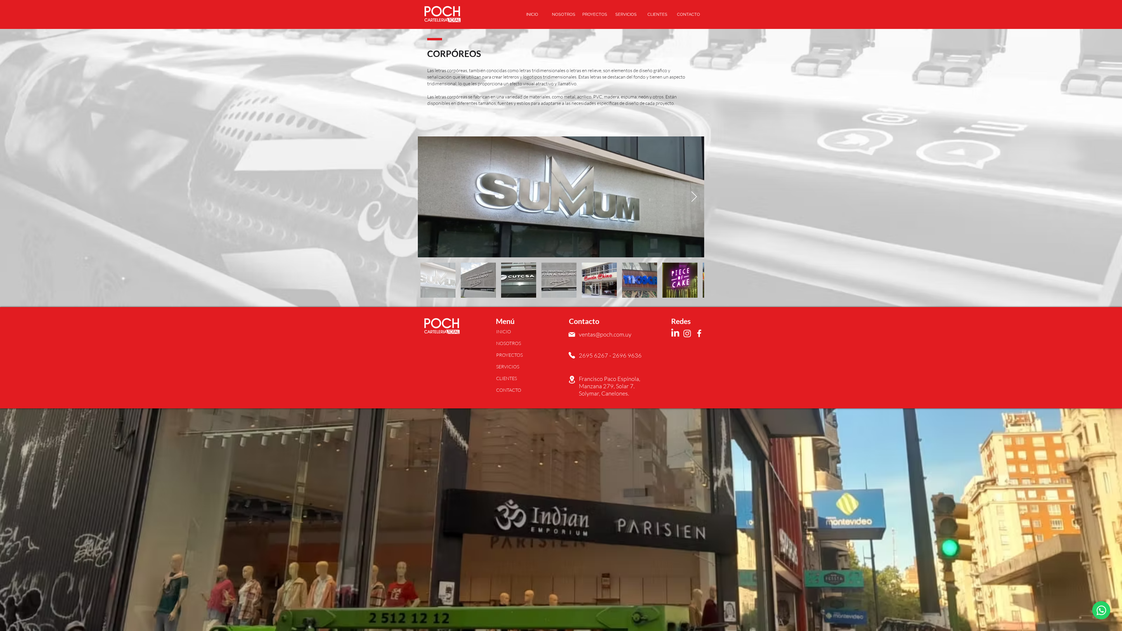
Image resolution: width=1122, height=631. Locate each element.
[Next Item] (694, 197)
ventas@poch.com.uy (605, 334)
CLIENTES (506, 378)
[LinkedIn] (675, 333)
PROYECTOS (509, 355)
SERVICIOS (507, 367)
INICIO (503, 331)
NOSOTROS (508, 343)
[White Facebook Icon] (699, 333)
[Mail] (572, 334)
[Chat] (1101, 610)
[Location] (572, 379)
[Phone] (572, 355)
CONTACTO (508, 390)
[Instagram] (687, 333)
